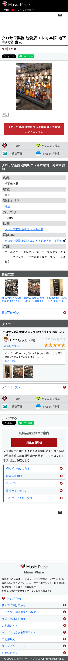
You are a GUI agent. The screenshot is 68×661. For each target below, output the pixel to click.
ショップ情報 (51, 153)
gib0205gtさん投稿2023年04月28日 (11, 299)
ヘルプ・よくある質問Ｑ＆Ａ (19, 632)
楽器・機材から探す (14, 618)
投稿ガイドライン (16, 490)
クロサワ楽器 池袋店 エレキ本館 (24, 229)
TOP (17, 145)
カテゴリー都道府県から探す (19, 612)
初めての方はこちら (18, 468)
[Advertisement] (34, 23)
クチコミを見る (51, 145)
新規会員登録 (34, 442)
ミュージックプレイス (16, 4)
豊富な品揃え (12, 346)
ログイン (11, 483)
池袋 (7, 206)
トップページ (14, 598)
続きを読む (10, 360)
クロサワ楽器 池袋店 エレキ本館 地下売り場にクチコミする (34, 129)
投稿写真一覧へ (11, 312)
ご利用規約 (8, 639)
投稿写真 (17, 153)
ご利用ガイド (10, 625)
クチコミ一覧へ (11, 387)
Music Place (34, 572)
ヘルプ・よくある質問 (19, 498)
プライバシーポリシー (15, 646)
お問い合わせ (10, 652)
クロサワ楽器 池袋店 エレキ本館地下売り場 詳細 (34, 240)
